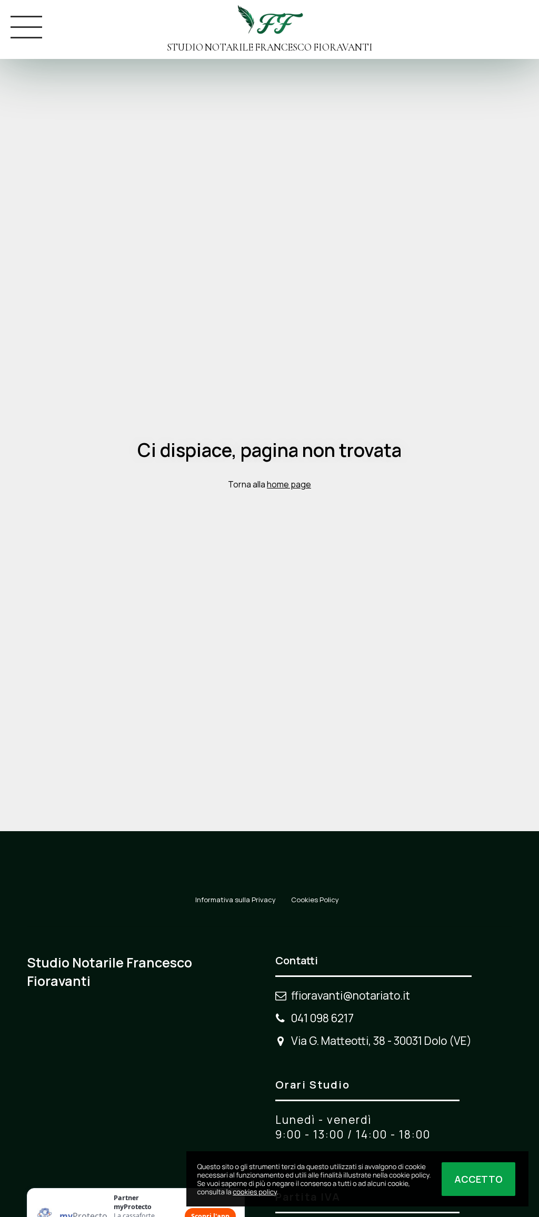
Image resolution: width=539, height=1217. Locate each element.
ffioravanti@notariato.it (350, 995)
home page (289, 484)
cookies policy (254, 1191)
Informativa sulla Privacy (235, 899)
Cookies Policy (315, 899)
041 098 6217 (322, 1018)
